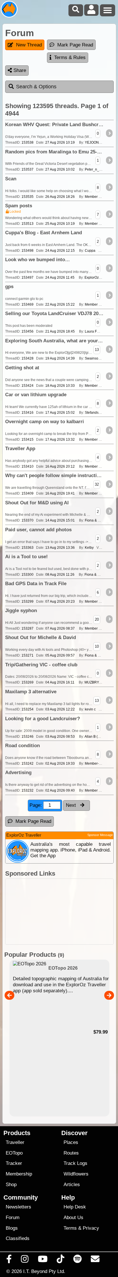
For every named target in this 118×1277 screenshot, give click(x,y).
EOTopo (14, 1153)
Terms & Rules (70, 57)
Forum (12, 1217)
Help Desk (75, 1207)
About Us (73, 1217)
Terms (70, 1228)
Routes (71, 1153)
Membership (19, 1174)
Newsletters (18, 1207)
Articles (72, 1184)
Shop (11, 1184)
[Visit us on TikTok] (60, 1260)
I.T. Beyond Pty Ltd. (44, 1271)
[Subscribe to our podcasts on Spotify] (77, 1260)
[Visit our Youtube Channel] (43, 1260)
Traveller (15, 1142)
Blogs (12, 1228)
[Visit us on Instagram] (25, 1260)
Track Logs (75, 1163)
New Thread (29, 45)
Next (71, 805)
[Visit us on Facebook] (9, 1260)
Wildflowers (76, 1174)
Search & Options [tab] (36, 86)
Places (71, 1142)
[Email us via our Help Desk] (95, 1260)
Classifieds (18, 1238)
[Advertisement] (59, 911)
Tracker (14, 1163)
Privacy (91, 1228)
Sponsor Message (100, 835)
